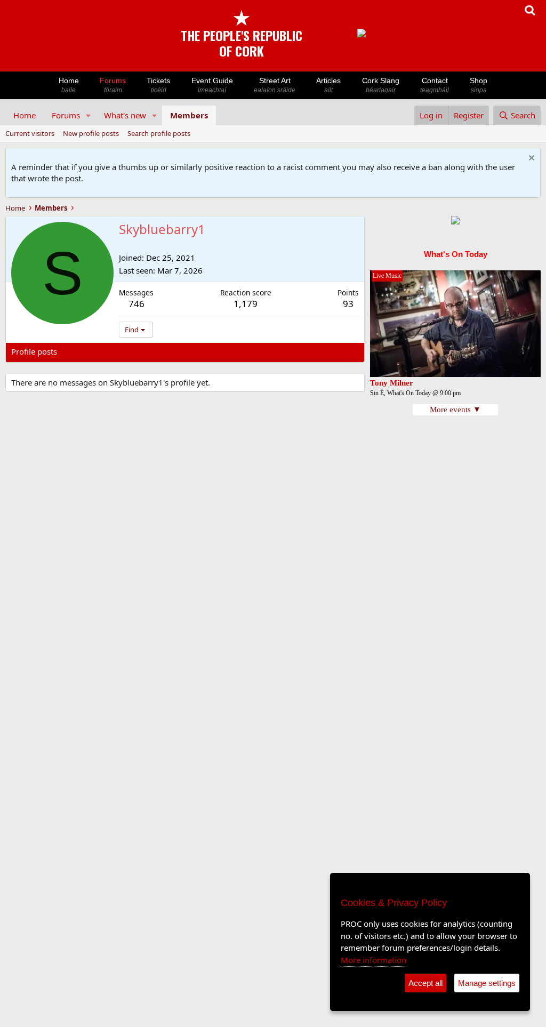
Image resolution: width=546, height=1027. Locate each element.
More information (373, 959)
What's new (125, 115)
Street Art (274, 85)
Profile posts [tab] (34, 351)
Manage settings (487, 983)
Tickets (158, 85)
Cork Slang (380, 85)
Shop (478, 85)
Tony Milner (391, 383)
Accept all (425, 983)
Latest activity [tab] (93, 351)
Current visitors (29, 133)
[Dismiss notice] (530, 159)
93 (348, 304)
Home (69, 85)
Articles (328, 85)
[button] (88, 115)
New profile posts (91, 133)
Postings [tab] (144, 351)
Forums (113, 85)
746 (136, 304)
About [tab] (182, 351)
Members (189, 115)
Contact (434, 85)
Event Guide (212, 85)
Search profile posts (158, 133)
